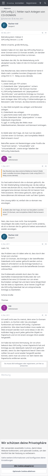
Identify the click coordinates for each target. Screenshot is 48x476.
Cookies (27, 448)
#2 (46, 166)
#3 (46, 244)
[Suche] (45, 3)
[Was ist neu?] (40, 3)
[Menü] (3, 3)
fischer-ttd (7, 19)
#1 (46, 33)
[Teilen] (42, 32)
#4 (46, 315)
